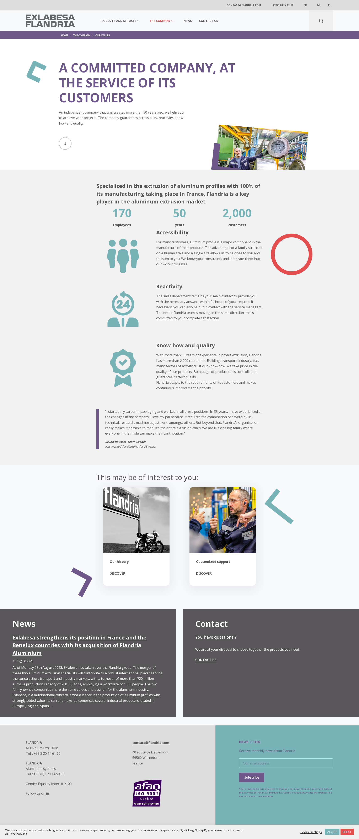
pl (329, 5)
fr (305, 5)
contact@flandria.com (244, 5)
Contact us (208, 21)
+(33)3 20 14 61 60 (282, 5)
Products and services (118, 21)
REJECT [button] (347, 832)
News (187, 21)
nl (319, 5)
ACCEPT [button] (332, 832)
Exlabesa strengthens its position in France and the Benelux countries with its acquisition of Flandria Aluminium (79, 645)
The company (159, 21)
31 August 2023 (22, 661)
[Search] (321, 21)
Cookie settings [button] (311, 832)
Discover (117, 573)
